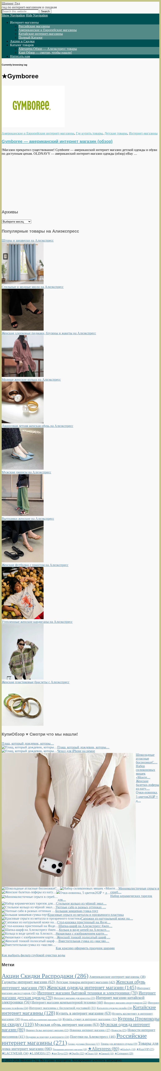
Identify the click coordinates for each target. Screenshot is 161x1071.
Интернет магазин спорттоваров (125, 1002)
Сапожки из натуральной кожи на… (107, 918)
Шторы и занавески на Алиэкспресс (28, 240)
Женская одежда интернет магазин (91, 987)
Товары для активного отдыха (119, 1044)
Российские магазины (34, 26)
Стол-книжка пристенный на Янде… (83, 922)
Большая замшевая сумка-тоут (76, 911)
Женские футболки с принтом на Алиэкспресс (35, 565)
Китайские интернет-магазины (40, 33)
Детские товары (115, 133)
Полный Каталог (30, 37)
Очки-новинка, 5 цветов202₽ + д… (147, 796)
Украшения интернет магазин (70, 1049)
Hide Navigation (37, 15)
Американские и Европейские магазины (47, 30)
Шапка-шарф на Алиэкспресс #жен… (85, 926)
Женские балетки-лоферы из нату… (147, 784)
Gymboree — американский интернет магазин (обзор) (57, 141)
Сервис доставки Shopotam (84, 1044)
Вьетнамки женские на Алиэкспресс (28, 518)
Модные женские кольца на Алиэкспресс (31, 379)
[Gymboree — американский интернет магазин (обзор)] (33, 126)
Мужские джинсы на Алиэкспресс (26, 472)
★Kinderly (128, 1049)
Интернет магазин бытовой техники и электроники (87, 992)
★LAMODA (40, 1053)
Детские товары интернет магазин (85, 982)
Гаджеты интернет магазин (28, 982)
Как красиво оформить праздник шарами (85, 948)
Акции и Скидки (22, 41)
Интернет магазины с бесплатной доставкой (62, 1008)
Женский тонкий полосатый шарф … (83, 937)
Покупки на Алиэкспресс (93, 1037)
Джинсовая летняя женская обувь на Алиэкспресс (37, 426)
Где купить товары (89, 133)
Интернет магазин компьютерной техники (67, 1002)
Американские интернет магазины (117, 976)
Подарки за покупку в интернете (47, 1036)
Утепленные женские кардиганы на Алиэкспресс (37, 622)
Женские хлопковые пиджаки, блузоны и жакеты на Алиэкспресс (49, 333)
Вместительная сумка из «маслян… (83, 941)
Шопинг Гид (11, 3)
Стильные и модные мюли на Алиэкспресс (33, 287)
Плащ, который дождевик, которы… (28, 743)
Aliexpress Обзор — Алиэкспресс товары (47, 49)
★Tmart (91, 1053)
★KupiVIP (145, 1049)
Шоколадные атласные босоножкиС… (146, 758)
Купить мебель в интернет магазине (41, 1019)
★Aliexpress (103, 1048)
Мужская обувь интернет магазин (67, 1024)
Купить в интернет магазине (83, 1013)
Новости (119, 1030)
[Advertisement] (80, 181)
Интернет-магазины (143, 133)
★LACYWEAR (15, 1053)
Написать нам (20, 56)
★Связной (106, 1053)
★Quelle (76, 1053)
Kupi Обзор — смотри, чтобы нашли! (45, 52)
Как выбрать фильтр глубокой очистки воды (33, 955)
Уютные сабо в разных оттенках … (81, 907)
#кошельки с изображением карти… (82, 933)
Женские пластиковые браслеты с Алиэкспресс (35, 682)
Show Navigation (13, 15)
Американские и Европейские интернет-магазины (38, 133)
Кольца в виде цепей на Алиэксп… (84, 930)
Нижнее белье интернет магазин (47, 1030)
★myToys (59, 1053)
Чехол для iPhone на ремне (76, 751)
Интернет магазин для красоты (74, 998)
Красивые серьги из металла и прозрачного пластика (86, 914)
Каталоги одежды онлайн (114, 1008)
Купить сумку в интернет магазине (90, 1019)
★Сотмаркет (124, 1053)
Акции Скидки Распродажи (45, 975)
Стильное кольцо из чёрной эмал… (81, 903)
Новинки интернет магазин (90, 1030)
